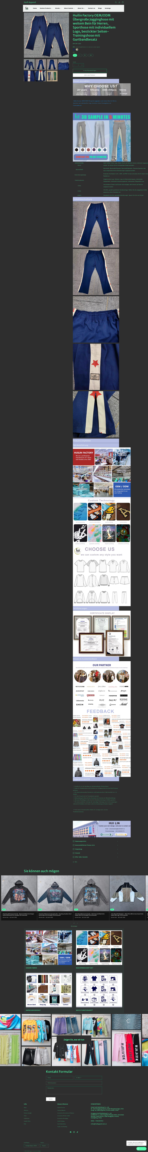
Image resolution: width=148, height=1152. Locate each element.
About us (26, 1110)
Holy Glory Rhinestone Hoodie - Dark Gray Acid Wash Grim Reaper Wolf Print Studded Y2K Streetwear (90, 914)
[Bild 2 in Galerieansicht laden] (40, 64)
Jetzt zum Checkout (89, 75)
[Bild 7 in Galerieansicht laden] (52, 76)
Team (25, 1116)
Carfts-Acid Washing (62, 1127)
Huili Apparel (30, 1151)
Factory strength (28, 1113)
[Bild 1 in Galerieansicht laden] (29, 64)
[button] (116, 2)
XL (85, 55)
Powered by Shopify (37, 1151)
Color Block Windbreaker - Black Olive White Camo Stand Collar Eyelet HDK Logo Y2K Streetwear (127, 914)
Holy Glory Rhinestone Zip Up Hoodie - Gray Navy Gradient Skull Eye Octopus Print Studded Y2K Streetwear (55, 914)
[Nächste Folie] (77, 1068)
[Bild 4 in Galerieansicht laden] (63, 64)
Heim (25, 1108)
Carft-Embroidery (61, 1124)
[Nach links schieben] (70, 923)
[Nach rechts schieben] (77, 923)
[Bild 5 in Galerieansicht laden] (29, 76)
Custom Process (61, 1108)
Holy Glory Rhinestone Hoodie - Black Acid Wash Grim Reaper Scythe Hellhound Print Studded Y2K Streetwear (18, 914)
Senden (51, 1099)
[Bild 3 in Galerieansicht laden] (52, 64)
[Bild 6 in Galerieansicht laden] (40, 76)
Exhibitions (26, 1118)
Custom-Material (61, 1110)
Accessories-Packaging (62, 1118)
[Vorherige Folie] (70, 1068)
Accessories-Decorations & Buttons (65, 1113)
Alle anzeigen (74, 926)
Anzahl (74, 62)
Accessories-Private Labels (63, 1116)
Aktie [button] (76, 862)
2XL (91, 55)
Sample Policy (27, 1121)
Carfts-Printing (60, 1121)
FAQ (25, 1124)
